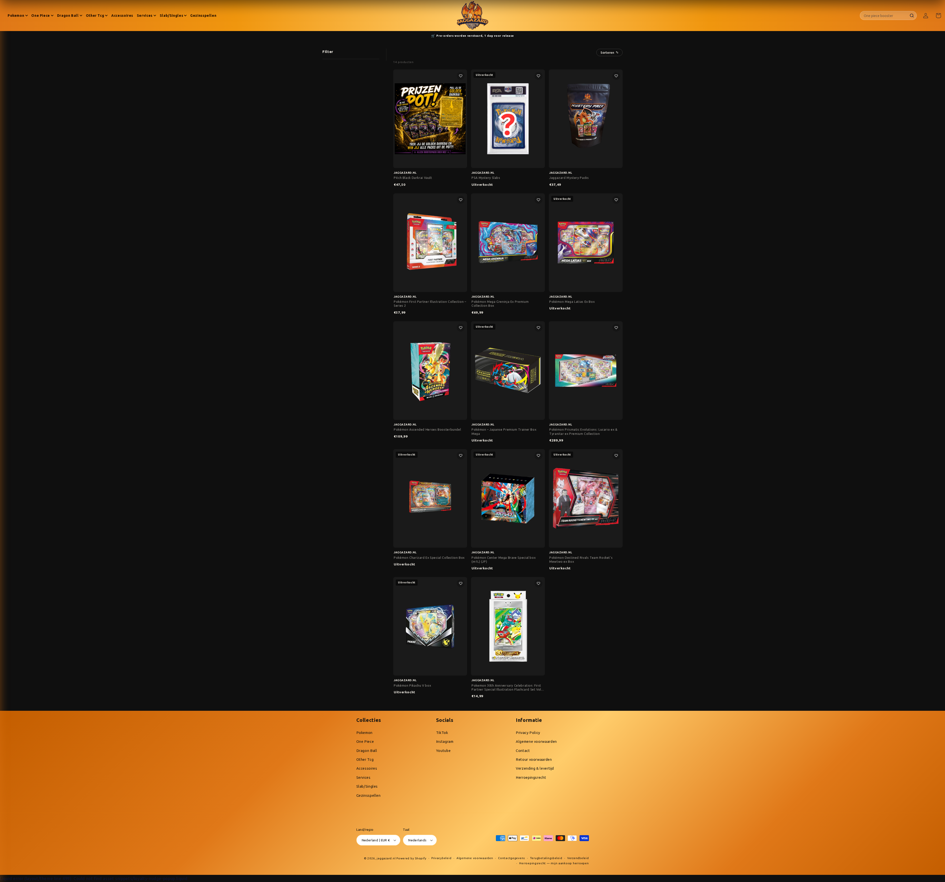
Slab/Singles (367, 786)
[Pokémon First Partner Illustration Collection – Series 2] (430, 242)
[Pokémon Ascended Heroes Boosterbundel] (430, 370)
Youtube (443, 750)
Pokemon (364, 732)
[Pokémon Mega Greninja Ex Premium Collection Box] (508, 242)
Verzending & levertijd (535, 768)
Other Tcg (365, 759)
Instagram (445, 741)
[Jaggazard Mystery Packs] (586, 118)
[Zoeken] (912, 15)
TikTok (442, 732)
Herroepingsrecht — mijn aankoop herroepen (554, 863)
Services (363, 777)
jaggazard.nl (386, 858)
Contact (523, 750)
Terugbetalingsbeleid (546, 858)
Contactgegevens (511, 858)
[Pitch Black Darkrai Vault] (430, 118)
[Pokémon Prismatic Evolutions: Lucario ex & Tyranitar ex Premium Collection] (586, 370)
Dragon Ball (366, 750)
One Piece (365, 741)
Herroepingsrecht (531, 777)
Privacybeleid (441, 858)
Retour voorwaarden (534, 759)
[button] (938, 15)
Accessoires (366, 768)
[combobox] (885, 15)
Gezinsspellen (368, 795)
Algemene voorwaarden (536, 741)
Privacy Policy (528, 732)
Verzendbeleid (578, 858)
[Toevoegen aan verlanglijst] (461, 76)
